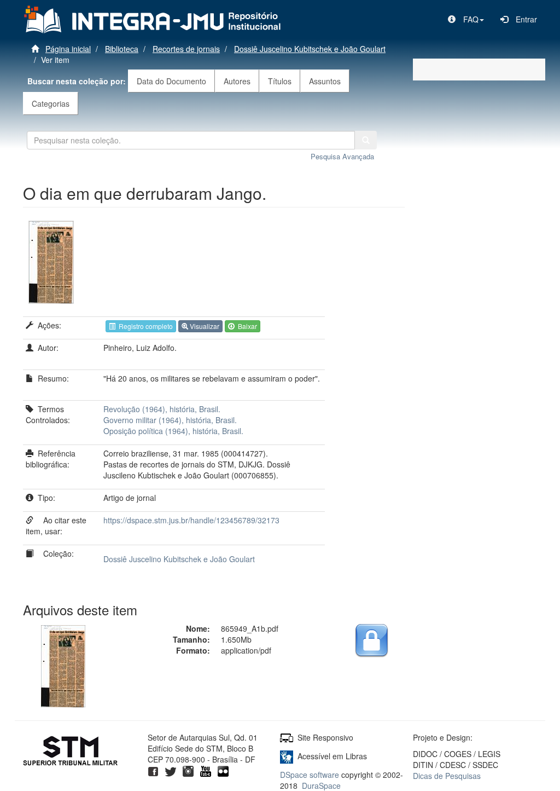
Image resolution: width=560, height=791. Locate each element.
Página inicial (68, 48)
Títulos (279, 81)
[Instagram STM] (188, 770)
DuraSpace (321, 785)
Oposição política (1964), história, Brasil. (173, 430)
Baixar (246, 326)
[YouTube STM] (205, 770)
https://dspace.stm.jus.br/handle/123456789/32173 (191, 520)
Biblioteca (121, 48)
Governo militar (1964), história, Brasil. (170, 419)
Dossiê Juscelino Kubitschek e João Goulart (310, 48)
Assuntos (325, 81)
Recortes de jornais (186, 48)
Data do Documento (171, 81)
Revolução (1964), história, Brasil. (161, 408)
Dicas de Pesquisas (447, 775)
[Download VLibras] (286, 755)
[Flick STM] (223, 770)
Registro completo (144, 326)
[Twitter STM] (170, 770)
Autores (237, 81)
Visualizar (203, 326)
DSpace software (309, 774)
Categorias (50, 103)
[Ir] (366, 140)
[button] (466, 19)
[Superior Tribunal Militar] (71, 752)
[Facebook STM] (153, 770)
